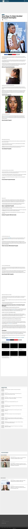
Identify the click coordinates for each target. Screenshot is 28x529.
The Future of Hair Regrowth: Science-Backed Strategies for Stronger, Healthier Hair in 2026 (5, 357)
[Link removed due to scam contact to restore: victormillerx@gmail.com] (22, 345)
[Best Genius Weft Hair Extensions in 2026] (22, 353)
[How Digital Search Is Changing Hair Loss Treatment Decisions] (6, 345)
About (2, 527)
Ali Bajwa (6, 19)
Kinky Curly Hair (15, 337)
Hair (9, 337)
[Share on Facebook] (6, 54)
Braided (7, 337)
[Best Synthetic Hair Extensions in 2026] (14, 353)
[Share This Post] (10, 54)
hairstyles (11, 337)
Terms (9, 527)
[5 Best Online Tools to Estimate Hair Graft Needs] (14, 345)
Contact (5, 527)
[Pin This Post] (14, 54)
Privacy (7, 527)
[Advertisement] (14, 7)
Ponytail (19, 337)
